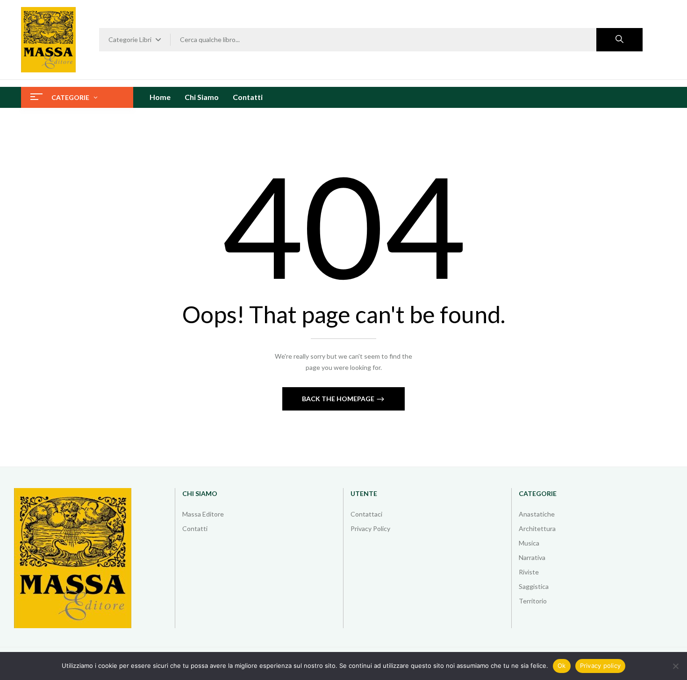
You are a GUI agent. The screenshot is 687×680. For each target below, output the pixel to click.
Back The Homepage (339, 399)
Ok (562, 665)
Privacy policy (600, 665)
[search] (619, 39)
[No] (675, 666)
